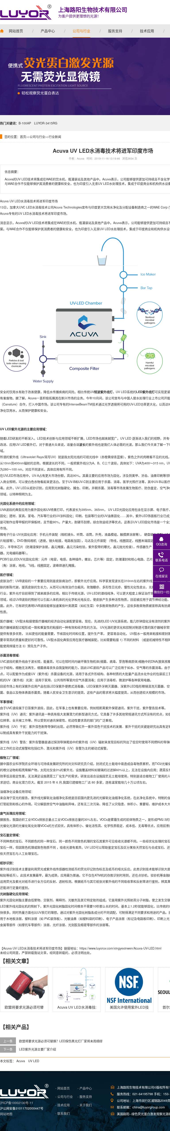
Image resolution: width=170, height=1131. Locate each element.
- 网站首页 (62, 1088)
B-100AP (25, 123)
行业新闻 (55, 136)
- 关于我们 (84, 1105)
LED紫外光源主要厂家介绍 (37, 1049)
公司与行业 (37, 136)
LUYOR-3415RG (45, 123)
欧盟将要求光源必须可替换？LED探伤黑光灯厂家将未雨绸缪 (60, 1041)
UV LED (33, 1061)
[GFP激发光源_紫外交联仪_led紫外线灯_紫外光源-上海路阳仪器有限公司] (24, 1097)
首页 (23, 136)
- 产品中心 (84, 1088)
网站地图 (6, 1114)
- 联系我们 (62, 1113)
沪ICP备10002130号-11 (16, 1102)
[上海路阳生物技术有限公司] (26, 12)
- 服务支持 (84, 1096)
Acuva (20, 1061)
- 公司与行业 (64, 1096)
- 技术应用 (62, 1105)
